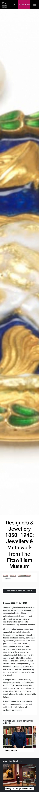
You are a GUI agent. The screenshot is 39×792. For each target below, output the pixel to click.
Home (5, 576)
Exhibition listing (24, 576)
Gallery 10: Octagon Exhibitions (19, 788)
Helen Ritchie (11, 750)
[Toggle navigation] (34, 4)
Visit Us (13, 576)
